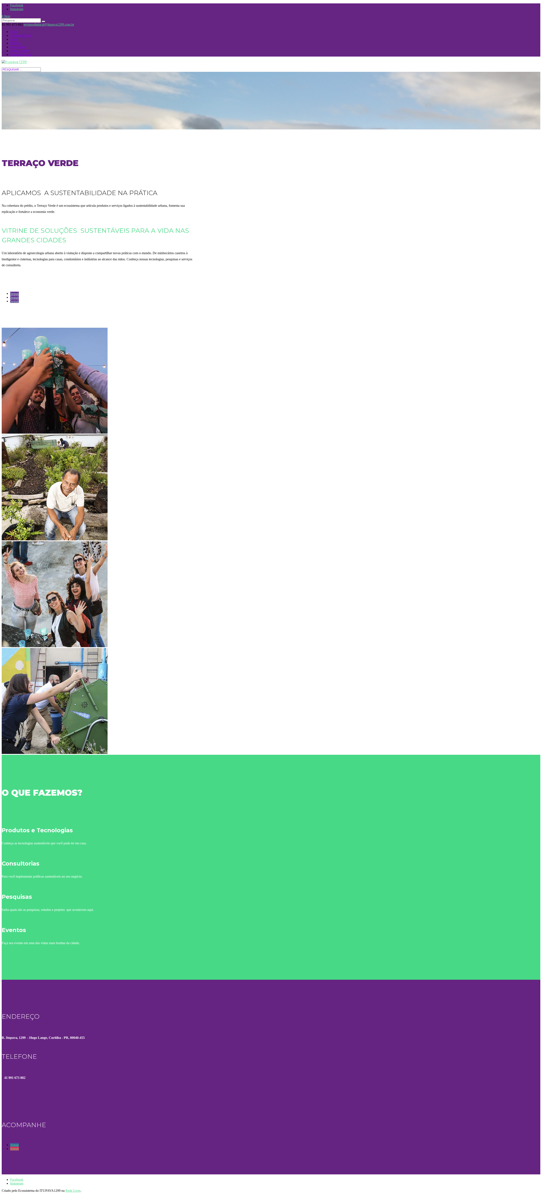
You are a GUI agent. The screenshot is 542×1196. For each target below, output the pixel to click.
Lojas (14, 39)
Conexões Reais (21, 35)
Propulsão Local (21, 54)
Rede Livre (72, 1190)
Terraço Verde (19, 51)
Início (14, 31)
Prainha (15, 43)
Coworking (17, 47)
